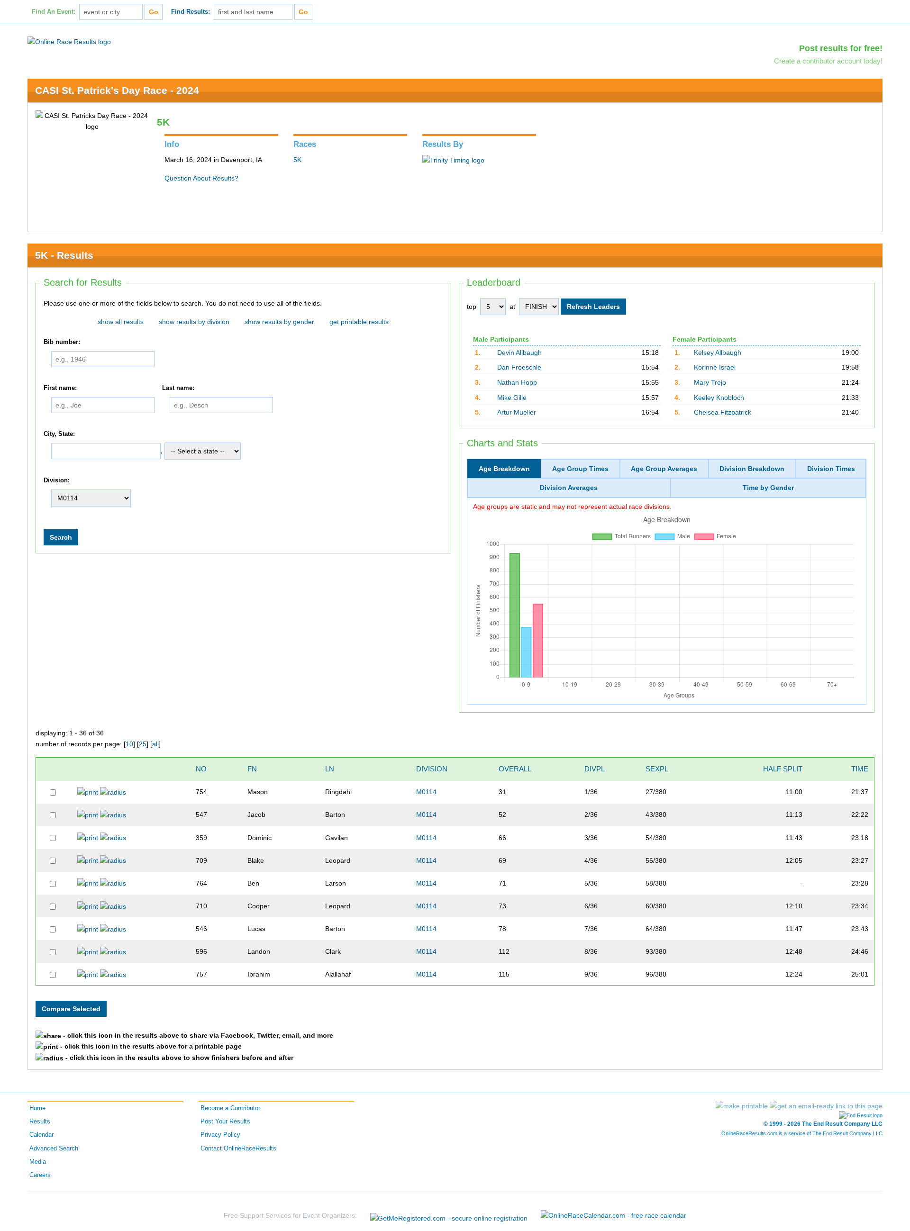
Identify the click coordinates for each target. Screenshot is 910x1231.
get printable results (359, 322)
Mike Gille (512, 397)
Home (37, 1108)
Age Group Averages (664, 468)
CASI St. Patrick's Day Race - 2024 (117, 90)
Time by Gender (768, 487)
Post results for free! (841, 48)
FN (252, 769)
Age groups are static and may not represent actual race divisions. (572, 506)
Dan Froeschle (519, 367)
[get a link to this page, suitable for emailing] (826, 1106)
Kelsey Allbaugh (717, 352)
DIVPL (594, 769)
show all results (121, 322)
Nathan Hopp (517, 382)
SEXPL (657, 769)
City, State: (59, 434)
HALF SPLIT (782, 769)
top (471, 306)
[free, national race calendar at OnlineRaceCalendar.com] (613, 1215)
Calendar (41, 1134)
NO (201, 769)
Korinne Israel (715, 367)
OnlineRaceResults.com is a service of (802, 1133)
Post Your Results (225, 1121)
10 (129, 744)
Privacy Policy (220, 1134)
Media (37, 1162)
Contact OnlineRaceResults (238, 1148)
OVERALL (515, 769)
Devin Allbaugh (519, 352)
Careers (40, 1175)
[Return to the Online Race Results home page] (69, 41)
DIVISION (431, 769)
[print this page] (742, 1106)
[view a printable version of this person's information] (87, 792)
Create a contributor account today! (828, 61)
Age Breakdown (504, 468)
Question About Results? (201, 178)
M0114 (426, 792)
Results (39, 1121)
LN (329, 769)
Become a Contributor (230, 1108)
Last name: (178, 388)
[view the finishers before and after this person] (113, 792)
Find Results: (190, 12)
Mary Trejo (710, 382)
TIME (859, 769)
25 (142, 744)
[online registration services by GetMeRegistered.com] (449, 1215)
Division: (57, 480)
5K (297, 159)
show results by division (194, 322)
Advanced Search (53, 1148)
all (155, 744)
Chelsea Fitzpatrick (722, 412)
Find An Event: (53, 12)
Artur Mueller (516, 412)
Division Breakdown (751, 468)
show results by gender (279, 322)
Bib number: (62, 342)
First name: (60, 388)
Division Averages (569, 487)
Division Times (831, 468)
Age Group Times (580, 468)
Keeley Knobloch (719, 397)
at (512, 306)
